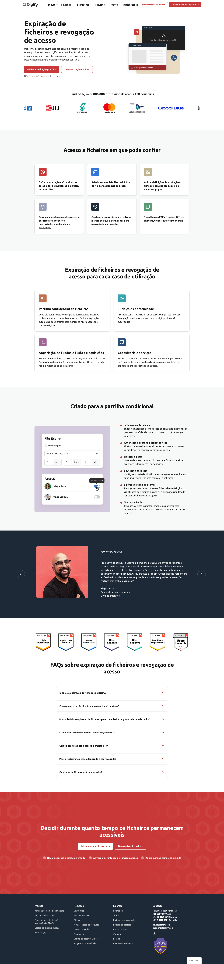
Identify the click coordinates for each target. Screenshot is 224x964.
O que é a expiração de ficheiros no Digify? (82, 693)
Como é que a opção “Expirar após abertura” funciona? (89, 706)
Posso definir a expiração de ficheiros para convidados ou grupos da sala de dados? (104, 719)
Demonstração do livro (153, 4)
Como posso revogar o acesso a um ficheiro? (83, 745)
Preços (114, 4)
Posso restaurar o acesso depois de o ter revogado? (87, 759)
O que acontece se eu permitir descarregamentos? (87, 732)
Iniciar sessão (130, 4)
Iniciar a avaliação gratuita (185, 4)
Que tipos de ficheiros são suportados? (80, 772)
